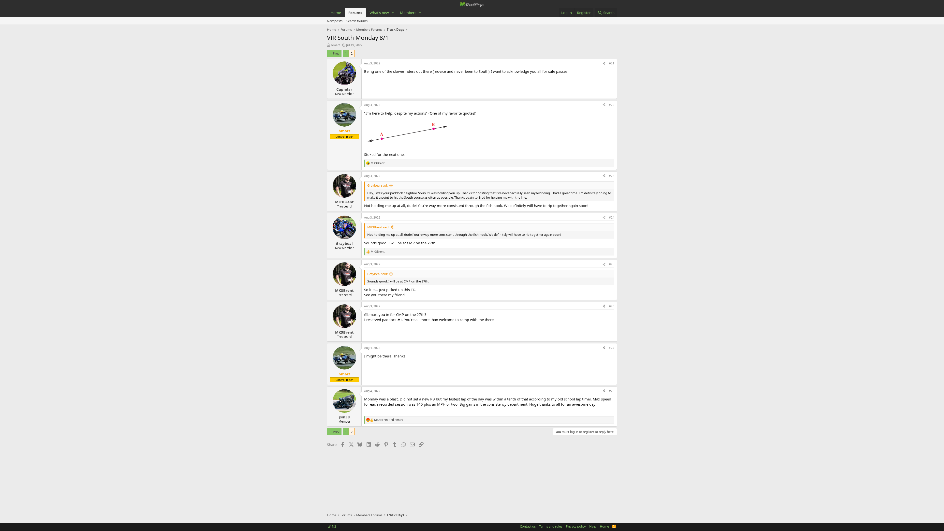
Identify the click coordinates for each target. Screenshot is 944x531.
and (388, 420)
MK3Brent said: (378, 227)
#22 (611, 105)
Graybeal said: (377, 185)
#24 (611, 217)
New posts (334, 21)
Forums (355, 12)
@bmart (371, 314)
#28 (611, 391)
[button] (392, 12)
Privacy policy (576, 526)
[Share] (604, 63)
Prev (336, 53)
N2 (333, 526)
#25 (611, 264)
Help (592, 526)
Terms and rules (550, 526)
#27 (611, 348)
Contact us (528, 526)
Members (408, 12)
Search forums (357, 21)
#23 (611, 176)
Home (336, 12)
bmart (335, 45)
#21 (611, 63)
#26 (611, 306)
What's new (379, 12)
